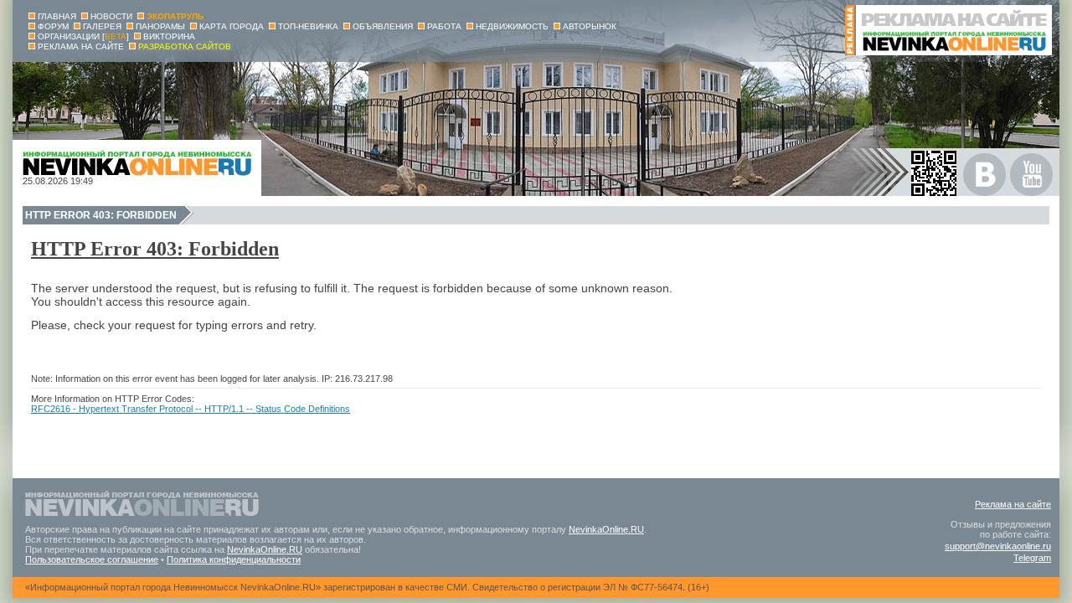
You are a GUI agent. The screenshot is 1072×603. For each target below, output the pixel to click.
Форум (53, 26)
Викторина (169, 36)
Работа (444, 26)
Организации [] (83, 36)
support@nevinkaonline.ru (998, 546)
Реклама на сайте (1013, 504)
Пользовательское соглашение (91, 559)
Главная (57, 16)
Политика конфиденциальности (234, 559)
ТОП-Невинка (308, 26)
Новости (111, 16)
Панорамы (160, 26)
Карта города (231, 26)
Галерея (102, 26)
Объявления (383, 26)
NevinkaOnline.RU (606, 529)
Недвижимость (512, 26)
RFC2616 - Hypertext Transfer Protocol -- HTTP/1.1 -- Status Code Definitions (190, 409)
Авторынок (589, 26)
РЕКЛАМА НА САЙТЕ (81, 46)
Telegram (1032, 558)
